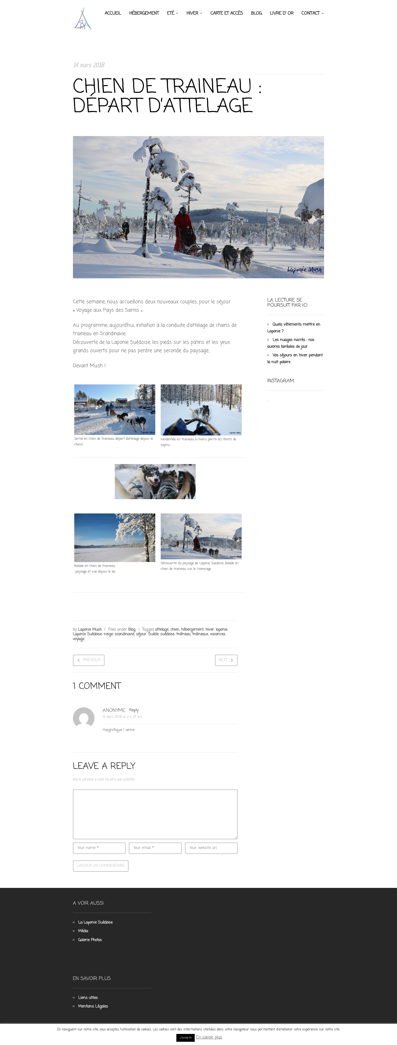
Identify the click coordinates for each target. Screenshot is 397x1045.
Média (83, 931)
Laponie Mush (90, 630)
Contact (311, 13)
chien (174, 630)
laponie (221, 630)
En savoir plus (209, 1037)
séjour (141, 634)
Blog (256, 13)
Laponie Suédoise (87, 634)
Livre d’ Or (282, 13)
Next (223, 660)
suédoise (167, 634)
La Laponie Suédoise (95, 922)
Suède (153, 634)
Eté (170, 13)
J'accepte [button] (185, 1038)
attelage (162, 630)
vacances (217, 634)
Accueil (113, 13)
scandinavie (124, 634)
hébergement (192, 630)
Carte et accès (227, 13)
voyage (78, 639)
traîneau (183, 634)
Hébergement (144, 13)
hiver (210, 630)
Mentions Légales (93, 1006)
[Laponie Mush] (84, 18)
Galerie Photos (90, 940)
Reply (134, 710)
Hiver (192, 13)
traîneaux (200, 634)
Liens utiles (88, 998)
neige (108, 634)
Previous (92, 660)
